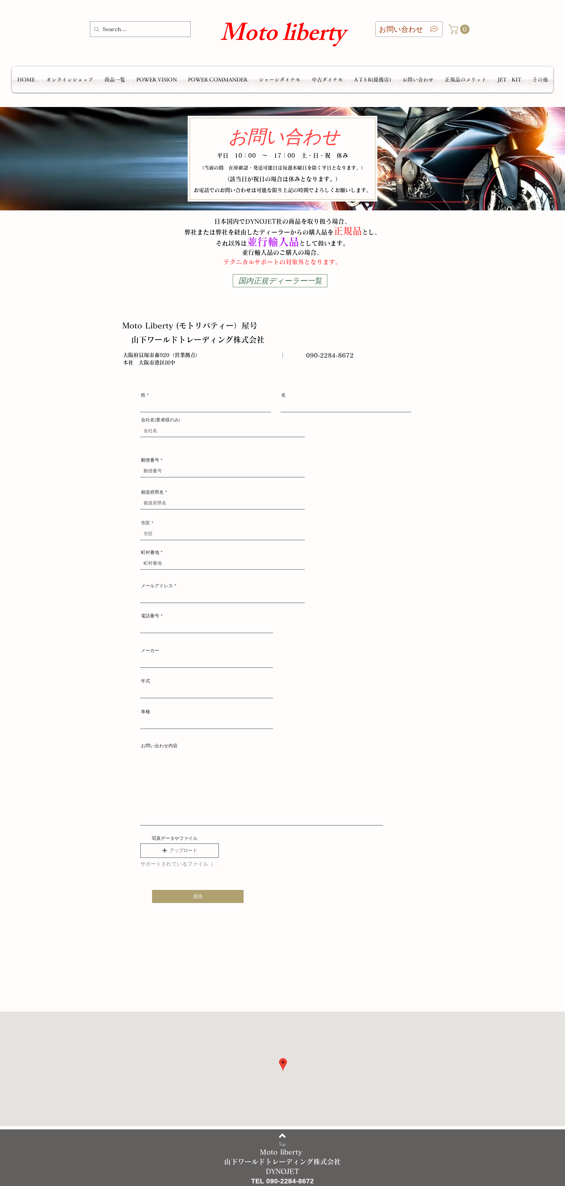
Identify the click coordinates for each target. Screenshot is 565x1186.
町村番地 (150, 552)
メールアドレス (157, 585)
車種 (145, 711)
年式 (145, 681)
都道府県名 (152, 492)
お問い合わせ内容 (159, 745)
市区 (145, 523)
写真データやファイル (174, 838)
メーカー (150, 650)
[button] (460, 29)
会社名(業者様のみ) (160, 419)
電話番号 (150, 615)
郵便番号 (150, 460)
